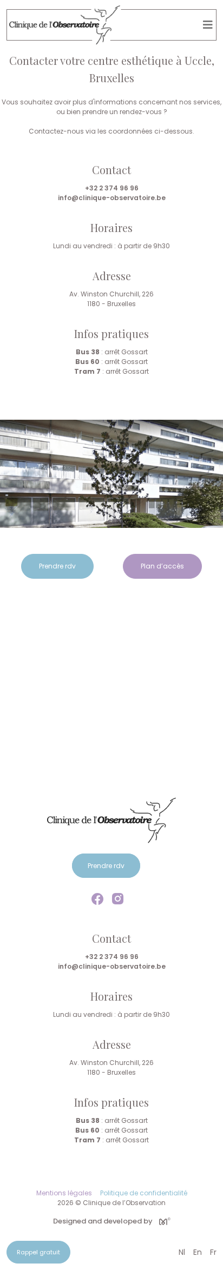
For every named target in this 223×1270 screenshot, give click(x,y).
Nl (182, 1252)
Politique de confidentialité (143, 1193)
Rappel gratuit (38, 1252)
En (197, 1252)
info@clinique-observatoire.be (112, 197)
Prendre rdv (57, 566)
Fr (213, 1252)
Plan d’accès (162, 566)
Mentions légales (64, 1193)
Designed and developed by (103, 1221)
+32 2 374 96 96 (112, 188)
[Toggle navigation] (208, 25)
